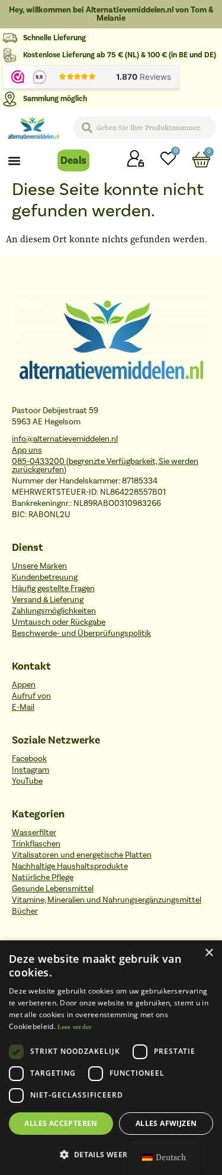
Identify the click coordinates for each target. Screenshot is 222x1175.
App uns (27, 450)
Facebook (29, 759)
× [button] (208, 953)
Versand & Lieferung (47, 600)
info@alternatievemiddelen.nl (65, 439)
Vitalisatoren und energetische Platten (82, 855)
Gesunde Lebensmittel (53, 889)
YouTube (27, 781)
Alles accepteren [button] (60, 1123)
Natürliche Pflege (42, 877)
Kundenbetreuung (45, 577)
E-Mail (23, 707)
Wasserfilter (34, 832)
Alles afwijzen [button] (166, 1123)
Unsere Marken (39, 566)
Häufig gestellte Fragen (53, 588)
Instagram (30, 770)
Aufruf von (31, 696)
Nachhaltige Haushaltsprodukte (70, 866)
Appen (24, 685)
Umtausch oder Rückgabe (58, 622)
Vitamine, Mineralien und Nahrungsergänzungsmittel (106, 900)
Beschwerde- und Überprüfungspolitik (81, 633)
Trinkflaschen (36, 844)
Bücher (25, 911)
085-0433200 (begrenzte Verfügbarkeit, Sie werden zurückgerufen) (105, 465)
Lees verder (74, 1027)
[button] (14, 160)
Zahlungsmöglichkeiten (54, 611)
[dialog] (111, 1057)
